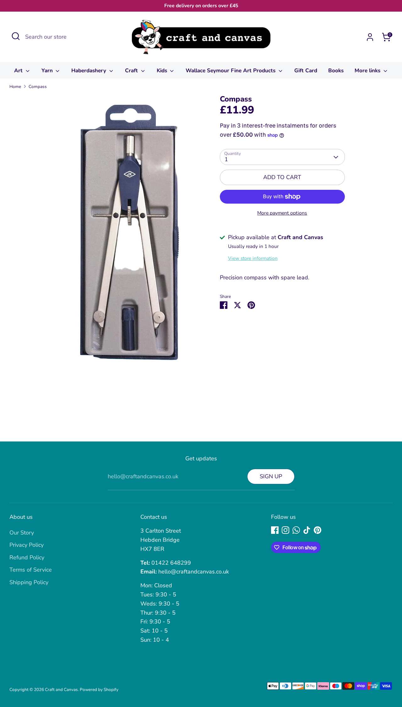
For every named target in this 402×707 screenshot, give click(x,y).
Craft (132, 70)
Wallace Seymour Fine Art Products (231, 70)
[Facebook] (275, 530)
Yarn (47, 70)
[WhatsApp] (296, 530)
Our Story (21, 532)
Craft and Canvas (61, 690)
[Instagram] (285, 530)
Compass (38, 87)
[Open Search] (15, 36)
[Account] (370, 37)
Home (15, 87)
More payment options (282, 213)
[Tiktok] (307, 530)
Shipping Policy (28, 582)
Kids (163, 70)
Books (336, 70)
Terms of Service (30, 569)
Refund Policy (26, 557)
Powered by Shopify (99, 690)
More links (368, 70)
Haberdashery (89, 70)
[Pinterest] (317, 530)
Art (19, 70)
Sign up (271, 476)
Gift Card (305, 70)
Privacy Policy (26, 545)
